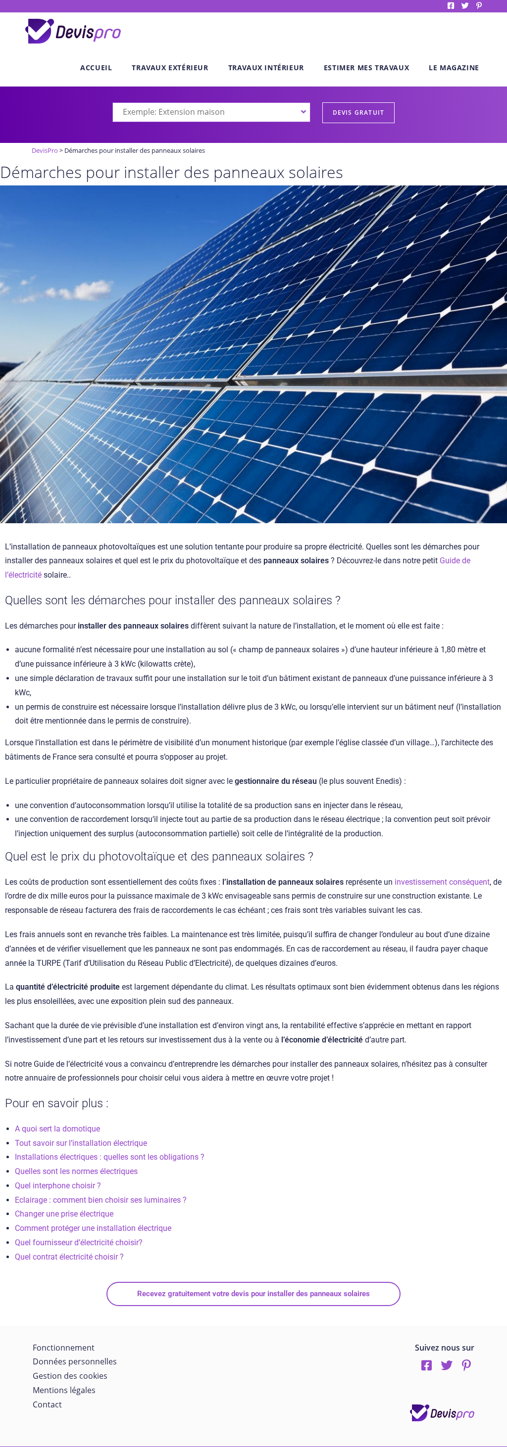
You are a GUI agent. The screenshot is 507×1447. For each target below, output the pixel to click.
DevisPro (45, 150)
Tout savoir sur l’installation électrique (81, 1143)
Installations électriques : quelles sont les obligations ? (109, 1157)
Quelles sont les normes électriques (76, 1171)
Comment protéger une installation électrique (93, 1228)
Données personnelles (75, 1361)
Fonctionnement (64, 1347)
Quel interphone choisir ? (58, 1185)
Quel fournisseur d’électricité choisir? (79, 1242)
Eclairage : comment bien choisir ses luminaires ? (101, 1200)
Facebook (451, 5)
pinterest (479, 5)
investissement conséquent (442, 882)
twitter (465, 5)
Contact (47, 1404)
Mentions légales (64, 1390)
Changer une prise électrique (64, 1214)
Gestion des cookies (70, 1375)
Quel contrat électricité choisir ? (69, 1257)
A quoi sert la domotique (57, 1128)
